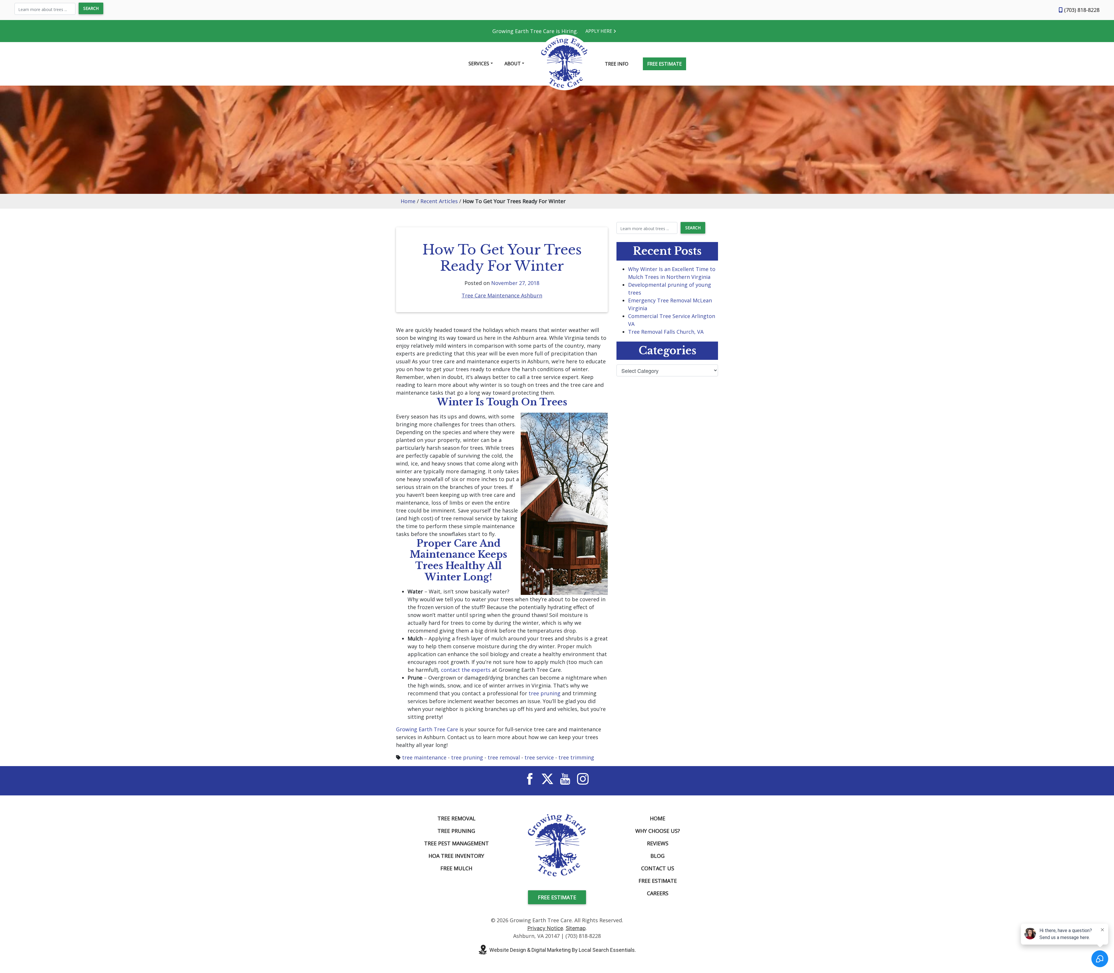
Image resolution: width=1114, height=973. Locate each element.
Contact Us (657, 868)
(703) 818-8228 (1081, 9)
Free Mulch (456, 868)
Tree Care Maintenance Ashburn (502, 295)
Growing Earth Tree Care (427, 729)
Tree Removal (456, 818)
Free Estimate (664, 64)
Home (408, 201)
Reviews (657, 843)
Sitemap (576, 928)
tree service (539, 757)
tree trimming (576, 757)
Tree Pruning (456, 830)
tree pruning (544, 693)
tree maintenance (424, 757)
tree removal (504, 757)
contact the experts (466, 669)
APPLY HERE (599, 31)
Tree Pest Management (456, 843)
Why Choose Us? (657, 830)
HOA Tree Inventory (456, 855)
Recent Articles (439, 201)
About (512, 63)
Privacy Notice (545, 928)
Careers (657, 893)
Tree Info (616, 64)
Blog (657, 855)
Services (479, 63)
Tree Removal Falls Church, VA (666, 331)
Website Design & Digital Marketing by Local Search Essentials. (562, 950)
